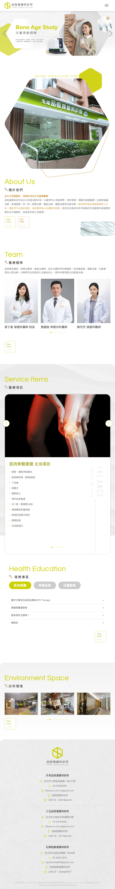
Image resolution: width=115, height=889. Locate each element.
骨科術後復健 (18, 498)
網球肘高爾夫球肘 (21, 515)
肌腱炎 (15, 488)
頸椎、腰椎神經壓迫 (22, 472)
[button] (55, 48)
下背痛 (15, 482)
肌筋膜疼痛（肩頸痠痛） (24, 477)
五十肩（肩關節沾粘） (23, 504)
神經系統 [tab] (45, 585)
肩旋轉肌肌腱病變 (21, 509)
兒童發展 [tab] (69, 585)
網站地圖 (19, 883)
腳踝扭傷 (16, 520)
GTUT (36, 883)
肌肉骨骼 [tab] (20, 585)
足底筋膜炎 (17, 526)
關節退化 (16, 493)
